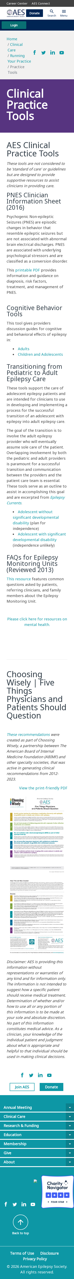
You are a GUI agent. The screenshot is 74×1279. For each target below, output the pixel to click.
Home (12, 38)
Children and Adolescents (40, 354)
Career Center (17, 3)
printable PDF (27, 270)
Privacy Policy (35, 1258)
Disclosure (49, 1253)
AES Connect (41, 3)
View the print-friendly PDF (43, 787)
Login (14, 25)
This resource (19, 578)
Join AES (22, 1086)
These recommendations (28, 734)
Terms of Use (22, 1253)
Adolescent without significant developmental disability (36, 517)
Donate (34, 13)
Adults (23, 348)
